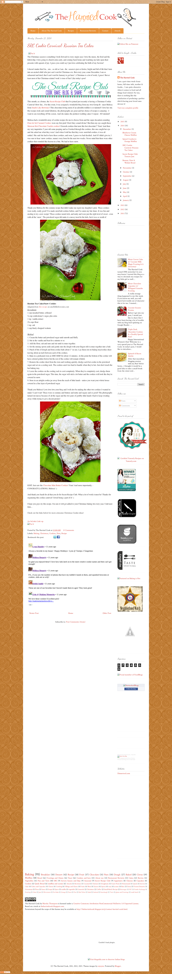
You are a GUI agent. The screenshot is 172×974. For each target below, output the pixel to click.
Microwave (47, 892)
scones (116, 886)
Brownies (78, 884)
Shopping (122, 758)
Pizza (37, 889)
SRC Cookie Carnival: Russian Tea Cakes (130, 147)
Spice (57, 889)
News (118, 758)
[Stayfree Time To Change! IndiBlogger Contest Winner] (126, 490)
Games (126, 758)
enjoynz (101, 966)
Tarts (111, 892)
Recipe (64, 533)
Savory (142, 884)
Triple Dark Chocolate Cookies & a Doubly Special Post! (135, 333)
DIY (130, 889)
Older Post (107, 613)
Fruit (81, 874)
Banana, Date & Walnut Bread (129, 161)
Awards (117, 30)
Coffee (99, 889)
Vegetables (29, 880)
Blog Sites (133, 754)
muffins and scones (55, 883)
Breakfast (45, 874)
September (127, 176)
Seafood (95, 892)
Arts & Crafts (129, 759)
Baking (36, 533)
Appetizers (118, 880)
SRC (55, 880)
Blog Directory (127, 754)
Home (32, 30)
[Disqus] (70, 573)
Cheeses (129, 880)
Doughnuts (105, 884)
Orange (63, 892)
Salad (89, 892)
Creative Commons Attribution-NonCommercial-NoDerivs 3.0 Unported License (105, 903)
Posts (123, 401)
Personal (119, 759)
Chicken (95, 884)
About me (99, 878)
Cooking (59, 886)
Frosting (27, 892)
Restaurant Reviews (88, 30)
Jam (40, 892)
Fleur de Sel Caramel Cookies (39, 123)
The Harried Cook (127, 77)
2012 (123, 209)
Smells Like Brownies (40, 107)
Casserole (80, 889)
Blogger (118, 966)
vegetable (71, 889)
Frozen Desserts (139, 886)
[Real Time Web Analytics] (5, 972)
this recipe (43, 306)
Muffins (28, 877)
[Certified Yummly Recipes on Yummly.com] (131, 461)
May (125, 192)
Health (133, 759)
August (126, 180)
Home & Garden (131, 758)
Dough (117, 874)
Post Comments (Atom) (75, 622)
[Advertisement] (127, 818)
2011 (123, 213)
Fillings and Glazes (71, 886)
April (125, 196)
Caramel (87, 884)
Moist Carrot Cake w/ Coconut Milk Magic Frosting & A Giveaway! (136, 263)
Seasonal (87, 880)
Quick (135, 884)
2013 (123, 205)
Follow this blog (131, 689)
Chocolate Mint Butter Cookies (55, 485)
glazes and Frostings (122, 892)
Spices (103, 886)
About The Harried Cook (52, 30)
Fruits (82, 886)
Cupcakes (140, 880)
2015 (123, 121)
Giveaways (28, 889)
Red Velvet (82, 892)
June (125, 188)
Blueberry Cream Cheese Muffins (130, 133)
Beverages (123, 889)
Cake (26, 886)
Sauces (96, 886)
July (124, 184)
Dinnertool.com (123, 773)
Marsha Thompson (50, 903)
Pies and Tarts (43, 880)
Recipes (71, 30)
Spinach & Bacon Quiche (134, 354)
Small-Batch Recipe (110, 889)
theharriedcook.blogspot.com (52, 906)
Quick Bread (40, 883)
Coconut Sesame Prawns (134, 308)
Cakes (131, 878)
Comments (125, 405)
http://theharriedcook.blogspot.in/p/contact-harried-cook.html (102, 909)
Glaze (34, 892)
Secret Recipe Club (57, 101)
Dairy (129, 886)
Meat (89, 886)
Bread (39, 878)
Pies (75, 892)
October (126, 172)
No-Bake (56, 892)
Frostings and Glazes (55, 878)
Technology (124, 759)
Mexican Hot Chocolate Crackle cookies (43, 126)
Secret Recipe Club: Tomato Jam (130, 155)
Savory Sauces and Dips (71, 880)
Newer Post (34, 613)
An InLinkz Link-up (35, 521)
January (126, 200)
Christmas (44, 533)
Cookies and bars (84, 878)
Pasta (69, 892)
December (127, 129)
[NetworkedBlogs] (131, 685)
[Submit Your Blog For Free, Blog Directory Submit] (122, 756)
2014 (123, 125)
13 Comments (68, 530)
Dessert (58, 874)
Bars (122, 886)
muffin (63, 889)
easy (109, 886)
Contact (105, 30)
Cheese (50, 886)
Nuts (58, 533)
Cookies (52, 533)
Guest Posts (115, 884)
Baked (128, 874)
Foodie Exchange (139, 889)
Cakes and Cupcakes (38, 886)
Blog (118, 754)
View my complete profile (127, 108)
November (127, 168)
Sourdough (104, 892)
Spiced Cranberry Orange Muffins (130, 140)
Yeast (70, 878)
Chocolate (94, 874)
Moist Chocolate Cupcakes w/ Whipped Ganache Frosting (135, 287)
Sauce (43, 889)
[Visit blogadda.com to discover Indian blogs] (106, 959)
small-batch (134, 892)
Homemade (126, 884)
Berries (141, 878)
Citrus (140, 874)
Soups (50, 889)
